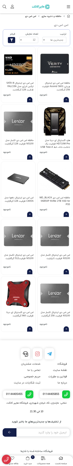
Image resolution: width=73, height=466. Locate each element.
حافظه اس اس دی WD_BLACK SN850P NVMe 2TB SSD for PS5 (54, 200)
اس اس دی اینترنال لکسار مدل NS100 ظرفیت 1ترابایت (55, 257)
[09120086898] (6, 459)
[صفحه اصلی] (68, 16)
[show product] (66, 99)
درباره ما (62, 383)
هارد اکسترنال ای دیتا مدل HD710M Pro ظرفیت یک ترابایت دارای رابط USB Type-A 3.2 (55, 143)
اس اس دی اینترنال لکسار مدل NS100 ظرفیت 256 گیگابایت (55, 314)
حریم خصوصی (32, 377)
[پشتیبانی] (25, 353)
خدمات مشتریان (30, 364)
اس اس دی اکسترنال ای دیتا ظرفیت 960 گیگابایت (20, 314)
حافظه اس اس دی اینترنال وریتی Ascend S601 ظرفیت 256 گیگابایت (56, 86)
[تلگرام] (49, 353)
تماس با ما (33, 370)
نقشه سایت (60, 370)
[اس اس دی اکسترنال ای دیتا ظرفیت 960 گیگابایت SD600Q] (18, 293)
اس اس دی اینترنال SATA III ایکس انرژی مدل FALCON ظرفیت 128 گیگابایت (20, 86)
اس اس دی (30, 16)
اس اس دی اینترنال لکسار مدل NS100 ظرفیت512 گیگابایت (19, 257)
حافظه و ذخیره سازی (51, 16)
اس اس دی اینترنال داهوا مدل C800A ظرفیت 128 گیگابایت (19, 199)
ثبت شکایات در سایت (27, 383)
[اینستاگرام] (37, 353)
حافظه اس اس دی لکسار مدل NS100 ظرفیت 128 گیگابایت (19, 142)
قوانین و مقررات (57, 377)
